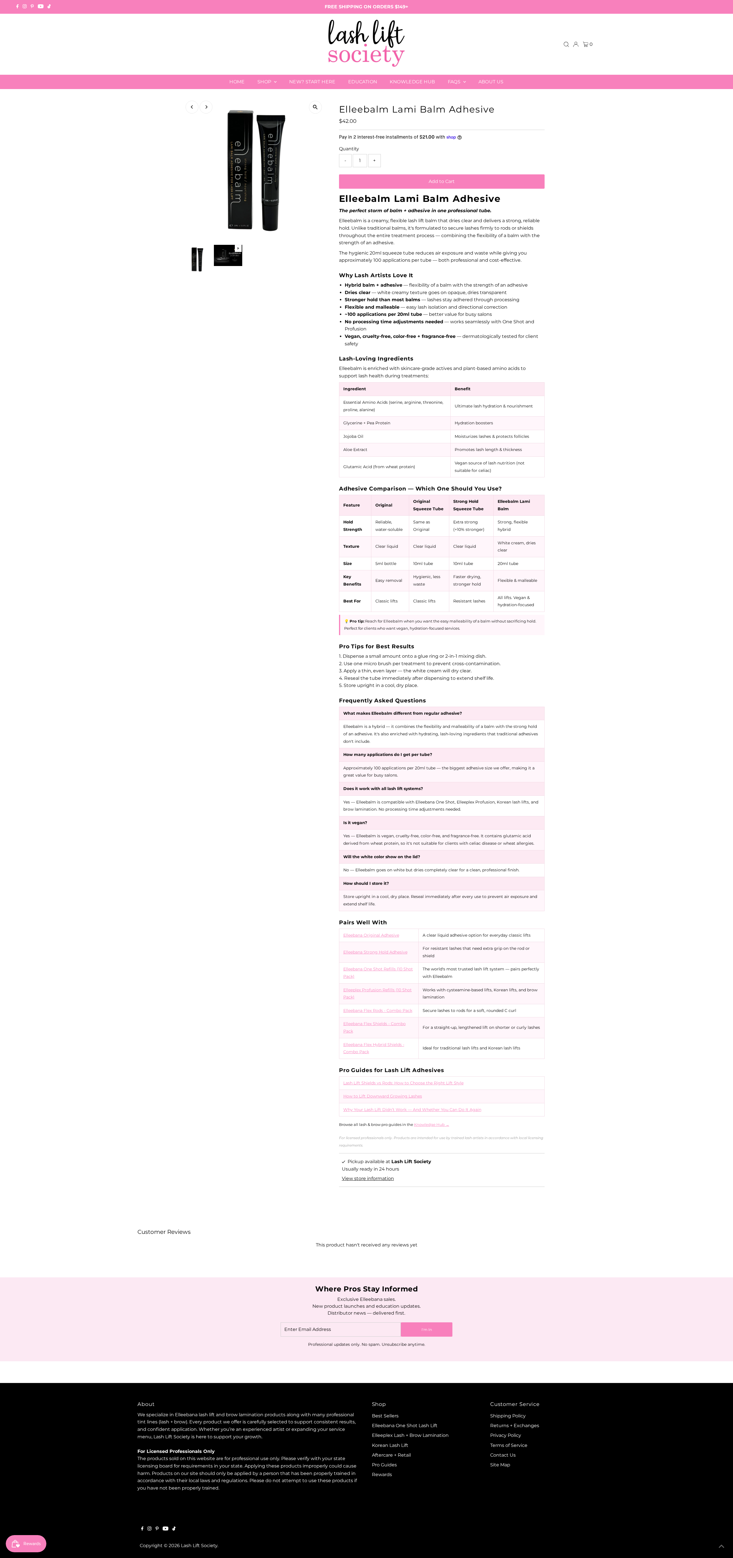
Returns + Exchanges (514, 1425)
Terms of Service (508, 1445)
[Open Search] (566, 44)
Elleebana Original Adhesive (371, 935)
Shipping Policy (508, 1416)
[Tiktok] (49, 7)
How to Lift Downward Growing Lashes (382, 1096)
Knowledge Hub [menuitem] (412, 81)
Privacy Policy (505, 1435)
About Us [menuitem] (491, 81)
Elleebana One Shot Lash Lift (405, 1425)
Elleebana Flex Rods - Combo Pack (377, 1010)
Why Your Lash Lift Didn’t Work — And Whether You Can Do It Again (412, 1109)
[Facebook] (17, 7)
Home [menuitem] (237, 81)
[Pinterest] (32, 7)
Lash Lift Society (199, 1545)
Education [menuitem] (362, 81)
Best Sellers (385, 1416)
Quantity (349, 148)
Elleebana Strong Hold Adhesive (375, 952)
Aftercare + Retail (391, 1455)
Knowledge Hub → (431, 1124)
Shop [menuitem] (265, 81)
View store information (368, 1178)
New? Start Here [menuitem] (312, 81)
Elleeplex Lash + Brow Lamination (410, 1435)
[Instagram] (24, 7)
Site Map (500, 1465)
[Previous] (192, 107)
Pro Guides (384, 1465)
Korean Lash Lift (390, 1445)
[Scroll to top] (721, 1546)
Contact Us (503, 1455)
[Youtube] (40, 7)
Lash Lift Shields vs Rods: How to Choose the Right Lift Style (403, 1083)
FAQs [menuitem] (455, 81)
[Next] (206, 107)
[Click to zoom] (315, 107)
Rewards (382, 1474)
